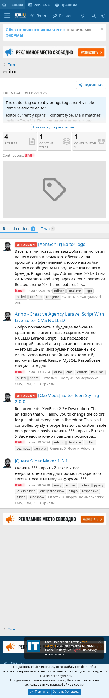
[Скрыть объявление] (101, 29)
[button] (103, 16)
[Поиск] (93, 16)
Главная (15, 4)
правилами (79, 29)
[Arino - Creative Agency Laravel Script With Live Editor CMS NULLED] (7, 316)
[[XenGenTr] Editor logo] (7, 246)
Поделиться (93, 84)
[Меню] (7, 16)
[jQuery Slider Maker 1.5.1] (7, 463)
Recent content (18, 228)
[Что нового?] (83, 16)
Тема (47, 228)
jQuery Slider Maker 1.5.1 (41, 461)
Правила (68, 4)
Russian (21, 663)
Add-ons (87, 448)
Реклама (42, 4)
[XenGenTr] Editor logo (51, 244)
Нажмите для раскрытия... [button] (54, 127)
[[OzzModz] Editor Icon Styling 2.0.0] (7, 397)
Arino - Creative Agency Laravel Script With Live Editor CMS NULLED (59, 317)
